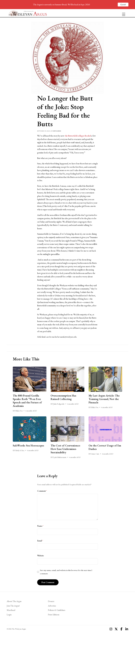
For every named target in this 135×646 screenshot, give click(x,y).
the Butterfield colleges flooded (78, 135)
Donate (51, 601)
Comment (42, 491)
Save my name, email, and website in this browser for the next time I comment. (66, 572)
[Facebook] (121, 629)
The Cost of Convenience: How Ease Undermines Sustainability (65, 449)
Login (9, 614)
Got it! (123, 4)
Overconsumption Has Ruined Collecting (63, 397)
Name (40, 526)
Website (40, 555)
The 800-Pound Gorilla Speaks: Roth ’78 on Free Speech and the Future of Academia (27, 401)
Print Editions (53, 614)
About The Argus (14, 601)
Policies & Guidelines (56, 610)
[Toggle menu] (122, 13)
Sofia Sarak (57, 131)
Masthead (11, 610)
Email (40, 540)
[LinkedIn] (126, 629)
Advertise (52, 605)
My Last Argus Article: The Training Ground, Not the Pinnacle (104, 399)
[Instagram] (110, 629)
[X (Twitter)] (116, 629)
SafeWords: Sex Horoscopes (28, 445)
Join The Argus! (13, 605)
